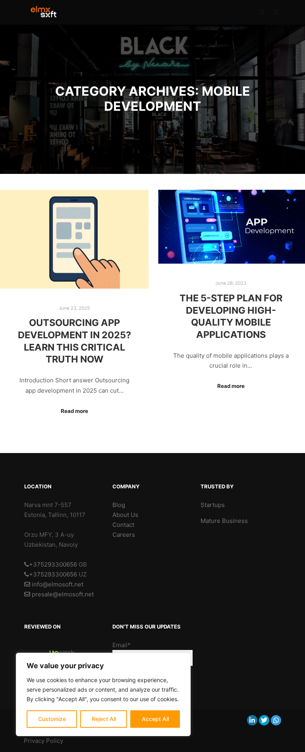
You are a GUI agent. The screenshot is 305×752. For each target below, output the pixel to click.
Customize (52, 718)
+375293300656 (53, 564)
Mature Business (224, 520)
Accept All (155, 718)
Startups (213, 505)
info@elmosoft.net (56, 584)
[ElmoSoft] (47, 12)
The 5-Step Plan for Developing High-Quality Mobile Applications (231, 316)
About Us (125, 515)
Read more (74, 411)
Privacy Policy (43, 740)
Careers (123, 534)
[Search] (262, 12)
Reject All (104, 718)
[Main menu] (276, 12)
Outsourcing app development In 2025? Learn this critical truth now (74, 341)
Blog (118, 505)
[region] (103, 694)
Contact (123, 524)
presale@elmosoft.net (62, 594)
